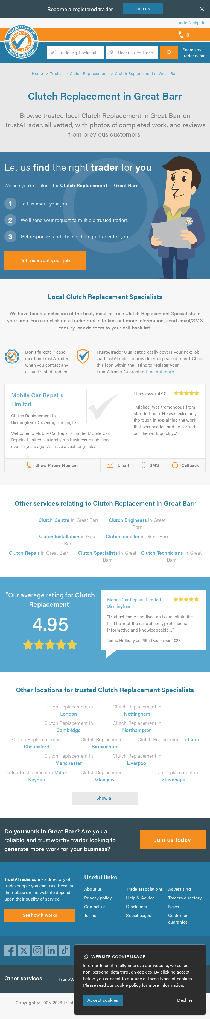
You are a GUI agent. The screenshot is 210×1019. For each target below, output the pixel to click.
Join (143, 8)
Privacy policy (98, 897)
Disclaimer (136, 906)
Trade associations (144, 889)
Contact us (95, 906)
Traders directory (185, 897)
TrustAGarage (72, 979)
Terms (90, 915)
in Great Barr (68, 519)
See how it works (40, 915)
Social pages (138, 915)
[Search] (169, 52)
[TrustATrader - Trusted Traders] (21, 32)
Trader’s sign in (191, 22)
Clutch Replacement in (68, 710)
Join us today (172, 839)
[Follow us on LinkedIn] (51, 950)
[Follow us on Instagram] (37, 950)
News (173, 906)
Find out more (160, 371)
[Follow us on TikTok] (65, 950)
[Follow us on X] (24, 950)
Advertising (179, 889)
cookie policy (128, 985)
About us (93, 889)
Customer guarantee (178, 918)
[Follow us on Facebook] (10, 950)
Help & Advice (140, 897)
